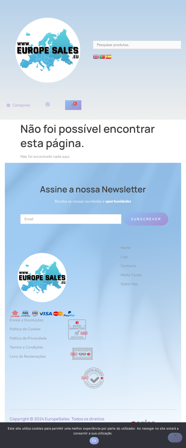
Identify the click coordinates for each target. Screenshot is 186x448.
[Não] (175, 437)
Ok (94, 441)
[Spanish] (109, 56)
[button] (18, 105)
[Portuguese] (102, 56)
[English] (96, 56)
